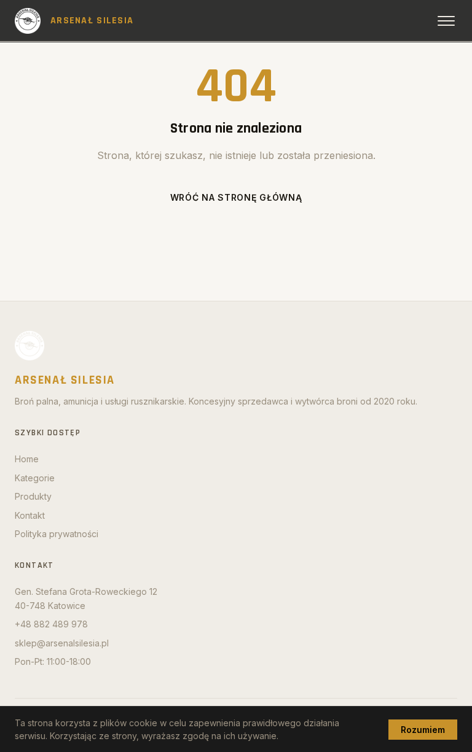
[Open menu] (446, 21)
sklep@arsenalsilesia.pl (62, 643)
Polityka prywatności (56, 534)
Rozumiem (423, 729)
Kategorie (35, 478)
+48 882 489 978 (51, 624)
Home (27, 459)
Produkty (33, 496)
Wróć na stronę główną (236, 197)
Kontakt (30, 515)
